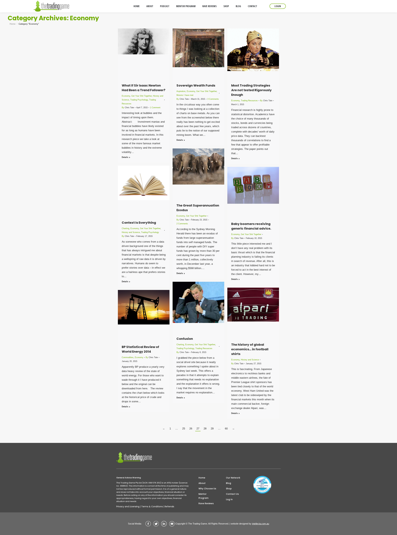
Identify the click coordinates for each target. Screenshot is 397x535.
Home (201, 477)
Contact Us (232, 494)
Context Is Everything (139, 222)
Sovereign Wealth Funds (195, 85)
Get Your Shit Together (141, 96)
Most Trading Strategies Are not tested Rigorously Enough (251, 90)
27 (197, 428)
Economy (126, 96)
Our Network (233, 477)
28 (205, 428)
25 (183, 428)
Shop (229, 488)
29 (212, 428)
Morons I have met (184, 95)
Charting (125, 228)
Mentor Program (203, 496)
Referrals (169, 506)
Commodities (128, 357)
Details (125, 157)
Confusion (184, 339)
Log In (229, 499)
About (201, 483)
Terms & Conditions (152, 506)
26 (190, 428)
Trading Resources (249, 100)
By (128, 107)
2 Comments (182, 223)
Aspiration (180, 91)
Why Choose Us (207, 488)
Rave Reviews (206, 503)
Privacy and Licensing (127, 506)
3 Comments (213, 99)
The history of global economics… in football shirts (249, 349)
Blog (228, 483)
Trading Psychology (139, 100)
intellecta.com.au (260, 523)
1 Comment (155, 107)
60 (226, 428)
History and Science (131, 232)
